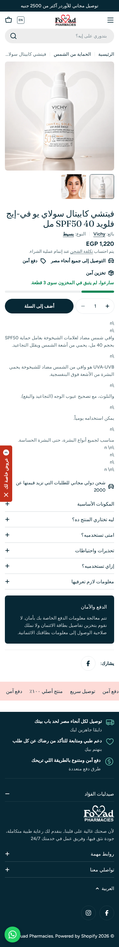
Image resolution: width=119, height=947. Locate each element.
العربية (108, 888)
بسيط (68, 234)
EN (21, 20)
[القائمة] (110, 20)
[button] (6, 473)
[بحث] (13, 36)
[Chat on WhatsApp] (12, 934)
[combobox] (59, 36)
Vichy (99, 234)
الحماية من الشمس (72, 54)
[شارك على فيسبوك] (88, 663)
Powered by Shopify (76, 936)
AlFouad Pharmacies (32, 936)
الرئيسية (106, 54)
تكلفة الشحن (81, 251)
